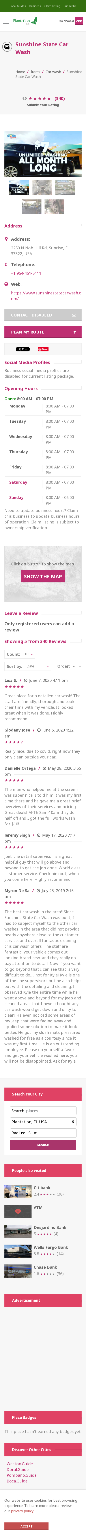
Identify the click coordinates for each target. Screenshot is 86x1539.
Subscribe (70, 6)
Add (79, 21)
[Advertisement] (43, 1359)
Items (35, 71)
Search (17, 1110)
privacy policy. (22, 1511)
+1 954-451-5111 (26, 273)
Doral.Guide (18, 1469)
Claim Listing (52, 6)
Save (45, 349)
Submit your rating (43, 104)
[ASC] (80, 666)
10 (26, 654)
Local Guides (18, 6)
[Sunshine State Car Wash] (20, 189)
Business (35, 6)
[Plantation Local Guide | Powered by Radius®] (24, 20)
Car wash (53, 71)
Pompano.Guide (22, 1475)
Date (30, 666)
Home (20, 71)
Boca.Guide (17, 1481)
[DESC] (74, 666)
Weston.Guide (20, 1463)
